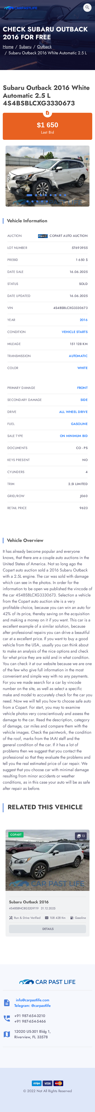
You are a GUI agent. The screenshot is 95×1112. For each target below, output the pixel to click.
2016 (84, 320)
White (82, 368)
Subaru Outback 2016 (29, 902)
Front (82, 387)
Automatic (78, 356)
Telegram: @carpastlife (32, 1005)
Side (84, 399)
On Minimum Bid (74, 436)
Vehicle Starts (75, 332)
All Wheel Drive (73, 411)
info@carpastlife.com (32, 1000)
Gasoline (79, 424)
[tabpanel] (47, 176)
